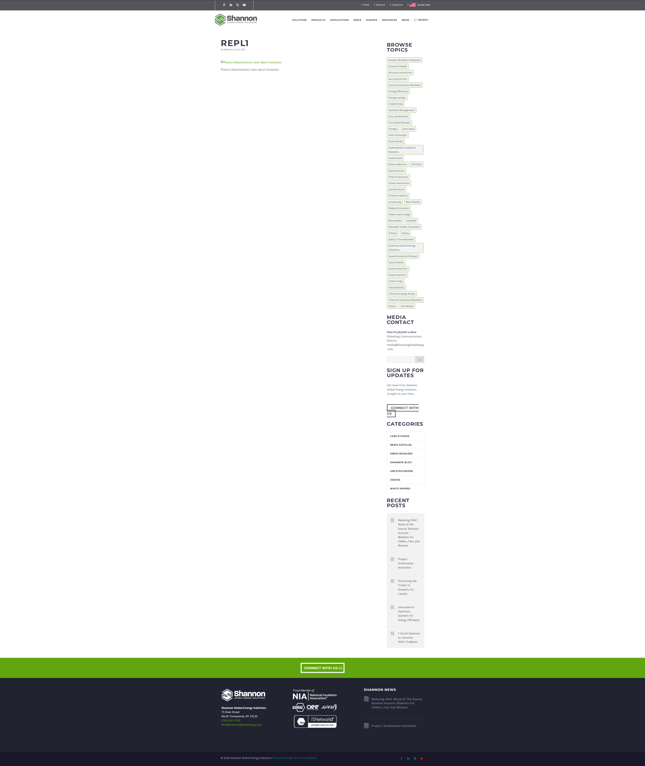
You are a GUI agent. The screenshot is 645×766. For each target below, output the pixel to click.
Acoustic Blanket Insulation (404, 60)
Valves (392, 306)
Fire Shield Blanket (399, 122)
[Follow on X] (237, 5)
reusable (411, 220)
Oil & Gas (416, 164)
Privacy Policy (281, 758)
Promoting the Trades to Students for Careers (407, 587)
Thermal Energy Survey (402, 293)
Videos (395, 479)
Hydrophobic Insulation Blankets (402, 149)
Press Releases (401, 453)
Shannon (228, 49)
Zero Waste (407, 306)
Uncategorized (401, 471)
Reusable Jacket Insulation (404, 226)
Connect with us (403, 411)
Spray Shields (396, 262)
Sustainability (396, 287)
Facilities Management (402, 110)
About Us (380, 5)
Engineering (396, 103)
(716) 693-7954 (230, 720)
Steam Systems (397, 274)
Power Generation (399, 183)
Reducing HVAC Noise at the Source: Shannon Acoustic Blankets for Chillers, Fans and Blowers (408, 532)
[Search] (419, 359)
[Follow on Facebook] (224, 5)
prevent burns (397, 189)
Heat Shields (396, 141)
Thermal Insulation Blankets (405, 299)
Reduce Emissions (399, 208)
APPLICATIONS (339, 20)
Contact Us (397, 5)
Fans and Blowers (398, 116)
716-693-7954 (423, 5)
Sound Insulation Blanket (403, 256)
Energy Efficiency (398, 91)
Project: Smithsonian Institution (406, 563)
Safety (405, 233)
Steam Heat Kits (398, 268)
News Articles (401, 444)
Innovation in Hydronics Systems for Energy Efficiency (408, 613)
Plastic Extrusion (398, 176)
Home (366, 5)
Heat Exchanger (398, 135)
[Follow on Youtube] (244, 5)
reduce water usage (400, 214)
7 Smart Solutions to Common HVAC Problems (409, 637)
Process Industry (398, 195)
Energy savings (397, 97)
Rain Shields (413, 202)
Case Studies (399, 436)
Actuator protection (400, 72)
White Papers (400, 488)
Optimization (396, 170)
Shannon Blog (401, 462)
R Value (393, 233)
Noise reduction (398, 164)
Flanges (393, 128)
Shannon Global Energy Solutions (402, 247)
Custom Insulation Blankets (405, 85)
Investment (395, 158)
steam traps (396, 281)
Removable (395, 220)
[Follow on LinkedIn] (230, 5)
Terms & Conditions (304, 758)
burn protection (398, 78)
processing (395, 202)
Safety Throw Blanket (401, 239)
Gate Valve (408, 128)
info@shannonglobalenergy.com (241, 725)
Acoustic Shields (398, 66)
